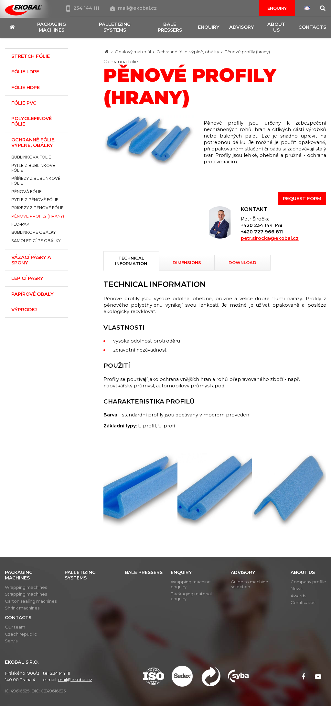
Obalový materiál (133, 51)
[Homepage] (106, 51)
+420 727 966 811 (262, 232)
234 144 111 (87, 8)
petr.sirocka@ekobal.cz (270, 238)
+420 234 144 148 (262, 225)
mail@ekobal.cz (137, 8)
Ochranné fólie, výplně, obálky (187, 51)
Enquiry (277, 8)
